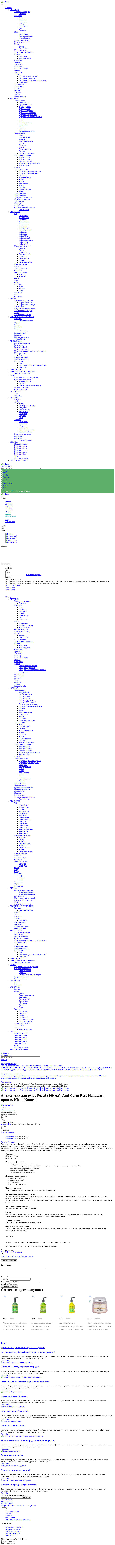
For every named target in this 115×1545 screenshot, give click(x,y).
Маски (21, 121)
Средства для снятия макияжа (30, 117)
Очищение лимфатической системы (32, 80)
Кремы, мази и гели (22, 42)
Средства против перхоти (29, 173)
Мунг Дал (23, 276)
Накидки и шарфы (21, 458)
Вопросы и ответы (12, 1533)
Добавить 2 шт (11, 1136)
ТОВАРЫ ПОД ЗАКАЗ (23, 1070)
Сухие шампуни (25, 189)
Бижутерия (18, 345)
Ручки (21, 363)
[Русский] (9, 534)
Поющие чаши (20, 333)
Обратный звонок (8, 1110)
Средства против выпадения (30, 171)
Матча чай (23, 226)
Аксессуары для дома (27, 406)
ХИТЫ (69, 1070)
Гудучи (17, 90)
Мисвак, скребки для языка (29, 163)
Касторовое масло (26, 36)
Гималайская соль (25, 262)
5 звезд (4, 1256)
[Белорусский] (11, 542)
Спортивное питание (22, 379)
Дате (3, 1252)
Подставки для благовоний (24, 309)
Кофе (21, 286)
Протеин (22, 383)
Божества (18, 319)
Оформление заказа (12, 1529)
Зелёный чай (24, 218)
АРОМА (13, 299)
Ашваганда (18, 64)
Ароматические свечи (22, 315)
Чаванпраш (18, 72)
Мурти (17, 323)
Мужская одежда (20, 444)
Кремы (21, 143)
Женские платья (20, 446)
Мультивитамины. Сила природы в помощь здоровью (27, 1440)
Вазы (21, 418)
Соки (21, 290)
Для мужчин (19, 84)
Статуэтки (23, 408)
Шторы (21, 426)
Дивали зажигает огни (12, 1455)
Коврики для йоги (21, 387)
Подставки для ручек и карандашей (32, 365)
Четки (16, 325)
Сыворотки (23, 125)
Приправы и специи (22, 246)
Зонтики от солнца (21, 359)
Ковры (21, 404)
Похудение (23, 82)
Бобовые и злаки (20, 272)
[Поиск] (40, 468)
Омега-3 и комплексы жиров (30, 385)
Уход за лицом (19, 101)
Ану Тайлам (23, 48)
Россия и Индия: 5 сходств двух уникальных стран (25, 1381)
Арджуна (17, 92)
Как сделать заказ (12, 1511)
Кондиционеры (25, 177)
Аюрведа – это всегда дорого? (15, 1470)
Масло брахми (24, 38)
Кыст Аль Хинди (21, 68)
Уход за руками (20, 193)
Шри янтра (23, 331)
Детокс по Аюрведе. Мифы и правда (18, 1485)
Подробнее (5, 1360)
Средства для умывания (28, 115)
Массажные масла (26, 141)
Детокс (17, 74)
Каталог (8, 8)
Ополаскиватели (25, 161)
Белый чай (23, 220)
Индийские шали (21, 357)
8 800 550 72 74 (7, 1501)
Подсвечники (24, 410)
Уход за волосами (21, 169)
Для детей (18, 88)
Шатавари (18, 66)
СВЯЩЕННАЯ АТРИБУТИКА (22, 317)
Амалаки (22, 14)
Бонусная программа (13, 1531)
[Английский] (11, 536)
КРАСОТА (14, 99)
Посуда (17, 400)
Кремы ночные (24, 109)
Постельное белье (25, 432)
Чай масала (23, 234)
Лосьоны (22, 145)
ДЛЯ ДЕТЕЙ (15, 391)
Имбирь (22, 24)
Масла (16, 32)
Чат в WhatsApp (7, 1499)
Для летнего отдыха (22, 343)
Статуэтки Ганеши (26, 321)
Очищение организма (27, 78)
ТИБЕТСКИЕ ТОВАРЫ (83, 1068)
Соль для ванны (25, 149)
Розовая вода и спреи (27, 131)
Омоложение (24, 103)
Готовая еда (18, 292)
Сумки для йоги (20, 389)
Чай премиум (24, 228)
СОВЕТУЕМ (77, 1070)
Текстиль (17, 420)
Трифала (17, 62)
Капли (16, 44)
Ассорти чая (23, 224)
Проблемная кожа (25, 105)
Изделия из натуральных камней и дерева (30, 351)
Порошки (18, 16)
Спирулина (18, 60)
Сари (16, 456)
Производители (11, 1535)
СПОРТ (13, 375)
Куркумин (23, 56)
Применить (5, 564)
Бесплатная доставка (9, 1066)
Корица (22, 260)
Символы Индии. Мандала (14, 1396)
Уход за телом (19, 133)
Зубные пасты (24, 157)
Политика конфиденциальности (17, 1519)
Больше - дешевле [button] (7, 1132)
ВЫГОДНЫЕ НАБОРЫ (19, 460)
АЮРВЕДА (14, 10)
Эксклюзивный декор (22, 434)
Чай (15, 214)
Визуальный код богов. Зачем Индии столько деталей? (28, 1352)
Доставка (8, 1513)
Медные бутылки (25, 440)
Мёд (16, 280)
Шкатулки (23, 414)
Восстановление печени (28, 76)
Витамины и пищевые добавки (26, 377)
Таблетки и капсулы (22, 12)
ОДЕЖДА (14, 442)
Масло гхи (18, 266)
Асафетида (23, 30)
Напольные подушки (27, 430)
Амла (21, 18)
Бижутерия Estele (21, 347)
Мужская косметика (22, 200)
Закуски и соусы (20, 268)
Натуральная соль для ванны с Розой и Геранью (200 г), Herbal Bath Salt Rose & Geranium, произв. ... (100, 1326)
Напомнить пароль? (33, 575)
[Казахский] (10, 538)
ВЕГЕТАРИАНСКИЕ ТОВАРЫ (22, 371)
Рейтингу (9, 1252)
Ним (20, 28)
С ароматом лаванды (27, 305)
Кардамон (23, 256)
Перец (21, 250)
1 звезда (31, 1256)
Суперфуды (18, 296)
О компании (10, 1517)
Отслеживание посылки (14, 1527)
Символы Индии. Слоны (13, 1426)
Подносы (22, 416)
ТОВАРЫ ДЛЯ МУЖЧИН (92, 1070)
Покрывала (23, 422)
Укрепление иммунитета (23, 52)
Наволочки (23, 428)
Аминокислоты (25, 381)
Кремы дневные (25, 107)
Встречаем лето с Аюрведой (14, 1411)
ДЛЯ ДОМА (15, 397)
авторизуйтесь (6, 1124)
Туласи (17, 94)
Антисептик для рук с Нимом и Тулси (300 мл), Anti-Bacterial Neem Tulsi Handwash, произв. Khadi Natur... (15, 1326)
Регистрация (10, 522)
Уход (16, 393)
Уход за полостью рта (22, 155)
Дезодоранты (19, 202)
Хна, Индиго (24, 183)
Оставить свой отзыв (9, 1260)
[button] (2, 1311)
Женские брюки (20, 452)
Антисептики (24, 210)
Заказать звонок (7, 1503)
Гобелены (22, 424)
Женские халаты (20, 448)
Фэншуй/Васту (20, 339)
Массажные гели (25, 123)
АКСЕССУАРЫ (16, 341)
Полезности (17, 1252)
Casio (21, 355)
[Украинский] (11, 540)
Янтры (17, 329)
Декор (16, 402)
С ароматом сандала (26, 303)
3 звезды (17, 1256)
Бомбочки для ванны (27, 153)
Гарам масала (24, 258)
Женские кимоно (20, 450)
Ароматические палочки (23, 301)
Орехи (16, 278)
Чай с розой (23, 244)
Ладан (16, 313)
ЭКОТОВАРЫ (15, 369)
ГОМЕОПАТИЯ (19, 1068)
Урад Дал (22, 274)
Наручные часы (20, 353)
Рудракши (18, 327)
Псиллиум (23, 22)
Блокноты (23, 367)
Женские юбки (20, 454)
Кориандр (22, 252)
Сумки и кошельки (21, 349)
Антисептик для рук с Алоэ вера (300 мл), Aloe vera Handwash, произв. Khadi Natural (41, 1326)
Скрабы (22, 119)
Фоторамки (23, 412)
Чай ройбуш (23, 236)
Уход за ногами (20, 195)
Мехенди (17, 204)
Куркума (17, 54)
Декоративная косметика (23, 198)
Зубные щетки (24, 165)
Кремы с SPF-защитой (27, 113)
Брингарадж (23, 26)
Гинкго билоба (20, 97)
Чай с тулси (23, 242)
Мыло (21, 135)
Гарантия (8, 1515)
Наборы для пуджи (21, 337)
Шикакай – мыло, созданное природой (20, 1367)
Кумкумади (23, 34)
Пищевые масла (20, 264)
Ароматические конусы (23, 311)
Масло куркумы (25, 58)
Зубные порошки (25, 159)
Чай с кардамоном (26, 240)
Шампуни (23, 175)
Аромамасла (19, 307)
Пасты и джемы (20, 50)
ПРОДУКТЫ (15, 212)
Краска (21, 185)
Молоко (22, 288)
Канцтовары (19, 361)
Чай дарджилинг (25, 230)
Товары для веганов (22, 373)
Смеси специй (24, 254)
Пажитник (23, 20)
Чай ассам (23, 232)
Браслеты (18, 335)
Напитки (17, 284)
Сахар (16, 282)
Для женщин (19, 86)
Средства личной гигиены (24, 208)
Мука (16, 294)
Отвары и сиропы (21, 40)
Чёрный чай (23, 216)
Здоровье (17, 395)
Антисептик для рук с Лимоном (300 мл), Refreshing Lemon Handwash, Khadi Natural (71, 1326)
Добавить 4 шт (11, 1138)
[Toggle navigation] (2, 4)
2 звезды (24, 1256)
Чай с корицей (24, 238)
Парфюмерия (19, 206)
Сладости (18, 270)
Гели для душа (24, 137)
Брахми (17, 70)
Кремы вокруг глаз (26, 111)
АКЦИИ (53, 1070)
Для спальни (19, 436)
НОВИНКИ (61, 1070)
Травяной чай (24, 222)
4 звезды (10, 1256)
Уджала (21, 46)
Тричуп (22, 191)
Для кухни (18, 438)
